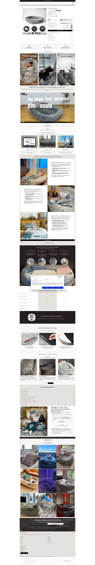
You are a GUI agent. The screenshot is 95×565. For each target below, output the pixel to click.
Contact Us (21, 543)
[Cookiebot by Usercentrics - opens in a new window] (58, 276)
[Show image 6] (35, 33)
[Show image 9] (42, 33)
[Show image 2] (26, 33)
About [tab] (58, 279)
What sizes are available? (47, 393)
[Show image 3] (28, 33)
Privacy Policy (22, 550)
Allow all (58, 287)
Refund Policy (22, 547)
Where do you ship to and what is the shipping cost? (47, 397)
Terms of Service (22, 549)
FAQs (21, 542)
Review (21, 541)
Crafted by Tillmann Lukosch (67, 560)
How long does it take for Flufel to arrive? (47, 399)
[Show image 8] (40, 33)
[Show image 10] (44, 33)
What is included (60, 36)
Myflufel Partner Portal (51, 542)
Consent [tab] (36, 279)
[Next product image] (47, 33)
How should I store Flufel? (47, 395)
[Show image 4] (31, 33)
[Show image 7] (37, 33)
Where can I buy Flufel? (47, 389)
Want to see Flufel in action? (47, 391)
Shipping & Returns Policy (23, 548)
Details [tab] (47, 279)
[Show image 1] (24, 33)
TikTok (48, 541)
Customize (47, 287)
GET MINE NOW (47, 125)
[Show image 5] (33, 33)
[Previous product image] (22, 33)
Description (60, 34)
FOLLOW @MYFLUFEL (48, 442)
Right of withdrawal (22, 551)
